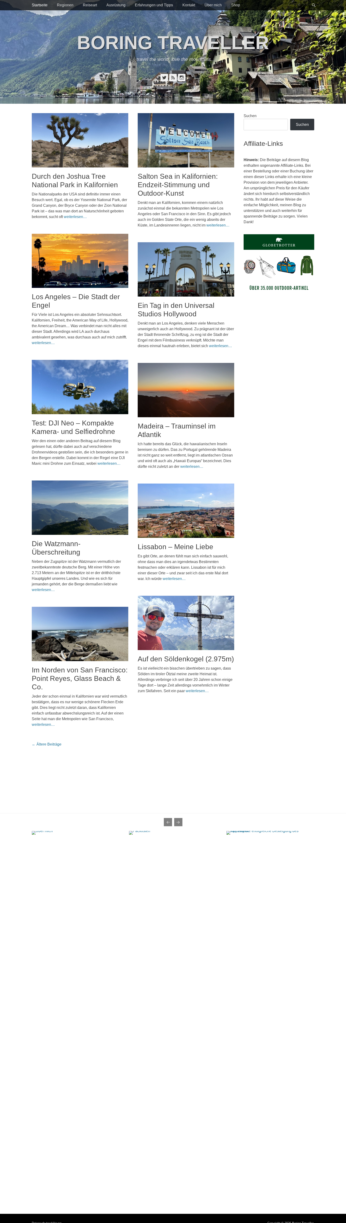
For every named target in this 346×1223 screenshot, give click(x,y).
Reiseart (90, 5)
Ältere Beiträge (46, 744)
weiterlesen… (75, 217)
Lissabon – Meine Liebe (175, 547)
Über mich (213, 5)
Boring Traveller (173, 42)
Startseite (40, 5)
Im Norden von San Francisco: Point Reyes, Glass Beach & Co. (80, 678)
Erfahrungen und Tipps (154, 5)
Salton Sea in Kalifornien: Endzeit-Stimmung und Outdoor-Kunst (178, 184)
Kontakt (188, 5)
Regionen (65, 5)
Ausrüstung (115, 5)
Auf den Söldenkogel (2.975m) (186, 659)
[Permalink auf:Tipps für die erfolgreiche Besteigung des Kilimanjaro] (270, 1007)
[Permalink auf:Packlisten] (173, 1007)
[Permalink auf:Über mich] (76, 1007)
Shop (235, 5)
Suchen (250, 116)
